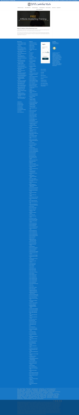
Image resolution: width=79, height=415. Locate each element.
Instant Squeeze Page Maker (21, 390)
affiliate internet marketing (33, 44)
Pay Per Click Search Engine (21, 393)
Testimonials (66, 0)
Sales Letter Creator (29, 390)
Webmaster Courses (20, 7)
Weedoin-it (42, 78)
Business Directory (49, 396)
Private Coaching (48, 7)
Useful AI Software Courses (21, 64)
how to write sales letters (33, 207)
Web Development (42, 7)
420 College (42, 72)
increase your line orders (33, 218)
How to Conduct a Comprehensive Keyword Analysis (33, 176)
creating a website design (33, 116)
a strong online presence (33, 42)
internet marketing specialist (34, 234)
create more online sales (33, 115)
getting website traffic (33, 161)
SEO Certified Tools (27, 7)
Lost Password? (44, 62)
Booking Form (25, 397)
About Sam (50, 0)
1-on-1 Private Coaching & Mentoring (50, 388)
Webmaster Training (43, 394)
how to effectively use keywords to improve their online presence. (33, 185)
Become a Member (46, 0)
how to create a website (33, 178)
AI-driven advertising (32, 60)
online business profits (33, 269)
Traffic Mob (50, 392)
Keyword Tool (28, 393)
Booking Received (20, 103)
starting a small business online (36, 30)
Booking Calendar (41, 388)
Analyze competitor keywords (34, 76)
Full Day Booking (55, 397)
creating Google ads (32, 120)
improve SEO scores (32, 214)
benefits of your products (33, 85)
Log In (18, 388)
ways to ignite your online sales (34, 372)
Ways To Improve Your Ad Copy (34, 373)
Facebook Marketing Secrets (26, 392)
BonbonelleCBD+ (19, 389)
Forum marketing (32, 142)
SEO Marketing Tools (32, 326)
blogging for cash (32, 90)
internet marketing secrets (33, 231)
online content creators (33, 270)
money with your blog (33, 263)
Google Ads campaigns (33, 163)
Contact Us (70, 0)
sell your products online (33, 321)
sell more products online (33, 319)
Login (45, 396)
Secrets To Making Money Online (51, 394)
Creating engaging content (33, 119)
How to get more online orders (34, 187)
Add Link (33, 0)
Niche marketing (32, 265)
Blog (53, 0)
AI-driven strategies (32, 63)
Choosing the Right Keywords (34, 93)
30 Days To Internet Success (29, 394)
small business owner (33, 331)
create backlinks (32, 112)
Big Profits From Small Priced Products (36, 392)
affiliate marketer (32, 45)
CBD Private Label (43, 75)
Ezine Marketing (56, 393)
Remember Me (45, 56)
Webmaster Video (36, 394)
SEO (30, 325)
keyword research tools (33, 241)
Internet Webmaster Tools (21, 394)
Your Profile (37, 0)
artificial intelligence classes (22, 47)
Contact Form (20, 110)
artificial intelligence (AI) (33, 79)
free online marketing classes (34, 148)
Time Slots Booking (20, 108)
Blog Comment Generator (40, 393)
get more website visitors (33, 156)
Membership (42, 396)
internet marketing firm (33, 225)
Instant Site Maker (35, 390)
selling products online (33, 324)
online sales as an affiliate (33, 287)
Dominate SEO (19, 392)
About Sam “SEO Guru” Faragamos (42, 395)
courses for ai (20, 46)
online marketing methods (33, 279)
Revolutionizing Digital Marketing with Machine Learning (21, 78)
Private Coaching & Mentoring (33, 396)
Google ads (31, 162)
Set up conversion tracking (33, 328)
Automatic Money (57, 391)
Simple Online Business (20, 395)
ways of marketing (32, 365)
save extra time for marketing (34, 308)
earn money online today (38, 29)
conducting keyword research (34, 95)
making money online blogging (34, 251)
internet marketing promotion (34, 226)
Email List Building (50, 393)
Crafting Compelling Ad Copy (34, 102)
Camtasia (46, 393)
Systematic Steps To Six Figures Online (48, 391)
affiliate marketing (32, 46)
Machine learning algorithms (34, 247)
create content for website (33, 114)
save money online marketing (34, 309)
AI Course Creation (20, 105)
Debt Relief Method (45, 392)
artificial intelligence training (22, 42)
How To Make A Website (28, 395)
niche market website (33, 264)
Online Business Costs (33, 268)
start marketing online (33, 342)
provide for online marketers (33, 302)
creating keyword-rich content (34, 121)
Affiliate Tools (56, 395)
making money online (33, 250)
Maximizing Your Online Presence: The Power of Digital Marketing (22, 90)
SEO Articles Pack (33, 393)
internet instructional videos (33, 219)
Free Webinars (41, 0)
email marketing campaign (33, 135)
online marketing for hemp (33, 278)
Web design (31, 377)
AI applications (32, 52)
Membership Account (50, 395)
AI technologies (32, 56)
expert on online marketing (33, 139)
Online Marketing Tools (35, 388)
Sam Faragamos (20, 29)
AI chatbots (31, 54)
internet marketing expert (33, 224)
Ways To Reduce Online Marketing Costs (27, 28)
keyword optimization (33, 236)
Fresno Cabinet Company (44, 83)
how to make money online (45, 29)
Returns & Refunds (43, 69)
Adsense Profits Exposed (20, 391)
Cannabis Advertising (44, 81)
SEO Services (54, 7)
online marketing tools (33, 282)
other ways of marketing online (34, 294)
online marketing (29, 30)
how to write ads (32, 206)
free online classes (32, 147)
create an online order (33, 111)
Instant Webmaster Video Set (43, 390)
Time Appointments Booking (22, 109)
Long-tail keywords (32, 246)
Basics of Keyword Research (33, 84)
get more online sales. (33, 155)
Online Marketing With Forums (34, 283)
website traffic (31, 380)
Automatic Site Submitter (51, 390)
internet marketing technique (34, 235)
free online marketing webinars (34, 151)
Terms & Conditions (74, 0)
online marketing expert (33, 275)
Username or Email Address (45, 47)
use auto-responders (32, 360)
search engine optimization (33, 311)
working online (32, 382)
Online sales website (32, 288)
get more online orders (33, 152)
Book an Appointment (39, 9)
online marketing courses (33, 274)
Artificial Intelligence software (34, 80)
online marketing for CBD (33, 277)
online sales (31, 284)
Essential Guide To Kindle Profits (38, 391)
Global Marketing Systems (29, 391)
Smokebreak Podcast (43, 80)
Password (43, 52)
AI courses (31, 55)
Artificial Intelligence (32, 77)
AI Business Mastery (35, 7)
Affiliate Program (57, 0)
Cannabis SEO (58, 7)
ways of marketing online (33, 366)
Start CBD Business (62, 0)
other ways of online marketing (34, 295)
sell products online (32, 320)
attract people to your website (34, 81)
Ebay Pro (58, 394)
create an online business (30, 29)
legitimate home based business (21, 30)
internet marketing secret (33, 230)
